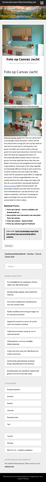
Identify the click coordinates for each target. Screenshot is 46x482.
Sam (35, 63)
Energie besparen (13, 389)
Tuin (8, 424)
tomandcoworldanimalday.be (19, 2)
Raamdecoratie (12, 417)
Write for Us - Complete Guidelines (20, 450)
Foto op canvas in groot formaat (21, 223)
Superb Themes (23, 479)
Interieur (8, 246)
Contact (10, 436)
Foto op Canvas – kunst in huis (20, 221)
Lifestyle (10, 410)
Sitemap (10, 443)
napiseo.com (9, 466)
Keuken (10, 403)
